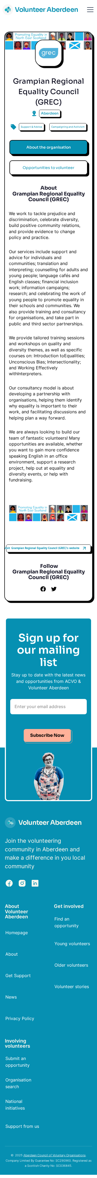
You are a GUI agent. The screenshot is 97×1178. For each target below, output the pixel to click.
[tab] (48, 147)
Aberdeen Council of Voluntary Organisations (54, 1155)
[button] (89, 9)
